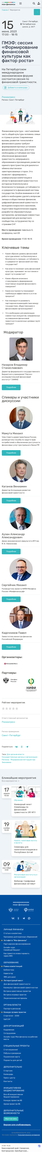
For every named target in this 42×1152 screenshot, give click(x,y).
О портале (8, 1071)
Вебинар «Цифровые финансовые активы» (25, 882)
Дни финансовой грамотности (17, 984)
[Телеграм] (24, 918)
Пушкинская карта (12, 1057)
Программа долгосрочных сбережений (20, 937)
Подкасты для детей (13, 1060)
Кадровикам (9, 1030)
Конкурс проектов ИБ (13, 1100)
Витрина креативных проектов (17, 991)
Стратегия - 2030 (11, 1016)
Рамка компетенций (13, 966)
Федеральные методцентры (23, 760)
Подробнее (11, 387)
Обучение (18, 800)
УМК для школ (10, 977)
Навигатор (8, 973)
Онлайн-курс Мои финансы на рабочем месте (21, 1038)
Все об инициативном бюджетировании (13, 1095)
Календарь (8, 1074)
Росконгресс (8, 97)
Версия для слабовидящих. (17, 1125)
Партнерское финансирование (17, 944)
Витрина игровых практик (15, 995)
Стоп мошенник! (11, 1050)
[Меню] (37, 12)
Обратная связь (11, 1119)
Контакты (8, 1081)
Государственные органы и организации (19, 757)
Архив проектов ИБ (12, 1104)
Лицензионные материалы (15, 998)
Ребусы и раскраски (12, 1053)
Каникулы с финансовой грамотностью (21, 988)
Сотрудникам (10, 1033)
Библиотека (9, 970)
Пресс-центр (9, 1078)
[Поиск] (34, 3)
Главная (5, 10)
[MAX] (29, 918)
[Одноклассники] (18, 918)
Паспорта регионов (12, 1009)
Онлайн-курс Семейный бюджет (12, 948)
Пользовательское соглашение (29, 1135)
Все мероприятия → (10, 781)
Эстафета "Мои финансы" (15, 940)
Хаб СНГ (7, 1019)
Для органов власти (15, 754)
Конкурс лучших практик (15, 1012)
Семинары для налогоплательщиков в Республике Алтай (25, 849)
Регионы (6, 760)
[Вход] (39, 3)
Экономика (6, 762)
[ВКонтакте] (13, 918)
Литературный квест (13, 980)
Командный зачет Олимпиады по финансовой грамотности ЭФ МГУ (25, 808)
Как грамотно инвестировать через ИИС (16, 954)
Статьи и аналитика (13, 933)
